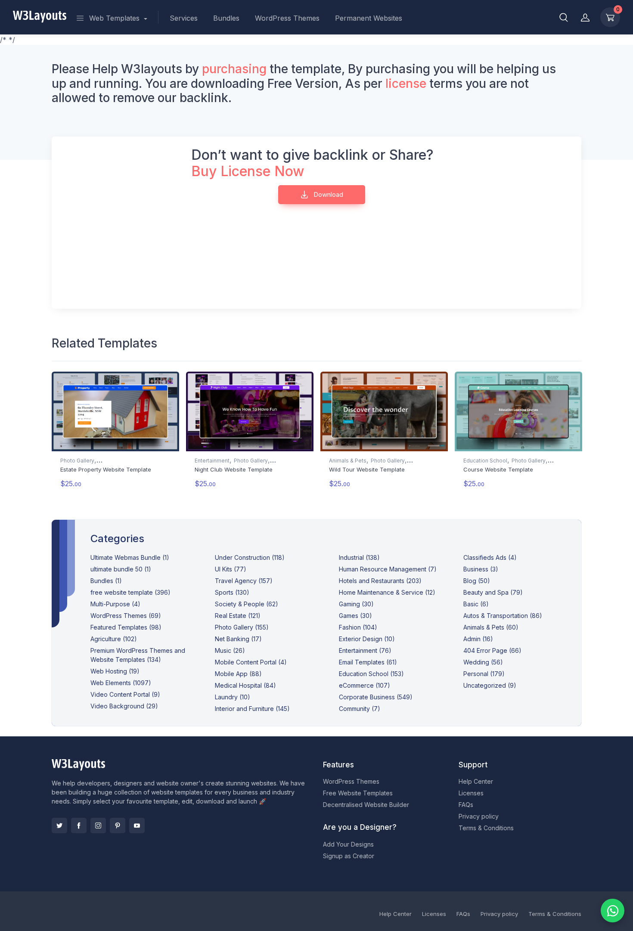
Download (327, 194)
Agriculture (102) (113, 638)
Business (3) (480, 569)
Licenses (471, 793)
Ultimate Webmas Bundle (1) (129, 557)
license (405, 83)
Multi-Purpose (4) (115, 604)
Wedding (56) (483, 662)
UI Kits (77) (230, 569)
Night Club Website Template (234, 469)
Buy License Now (247, 171)
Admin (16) (478, 638)
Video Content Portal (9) (125, 694)
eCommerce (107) (364, 685)
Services (184, 18)
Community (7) (359, 708)
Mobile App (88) (238, 673)
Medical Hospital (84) (245, 685)
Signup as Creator (348, 856)
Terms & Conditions (486, 828)
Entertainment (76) (365, 650)
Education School (485, 460)
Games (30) (355, 615)
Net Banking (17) (238, 638)
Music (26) (230, 650)
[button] (564, 17)
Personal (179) (484, 673)
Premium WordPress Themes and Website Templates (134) (137, 655)
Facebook (79, 825)
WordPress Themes (287, 18)
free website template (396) (130, 592)
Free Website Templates (358, 793)
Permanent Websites (368, 18)
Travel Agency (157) (244, 580)
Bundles (226, 18)
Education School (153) (371, 673)
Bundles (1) (106, 580)
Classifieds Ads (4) (490, 557)
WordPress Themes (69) (125, 615)
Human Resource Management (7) (388, 569)
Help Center (476, 781)
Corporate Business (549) (376, 697)
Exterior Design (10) (367, 638)
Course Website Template (498, 469)
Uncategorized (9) (489, 685)
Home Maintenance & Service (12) (387, 592)
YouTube (137, 825)
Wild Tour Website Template (367, 469)
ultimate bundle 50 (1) (120, 569)
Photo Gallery (77, 460)
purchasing (234, 69)
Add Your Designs (348, 844)
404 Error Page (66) (492, 650)
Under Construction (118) (250, 557)
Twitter (59, 825)
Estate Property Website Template (105, 469)
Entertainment (212, 460)
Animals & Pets (347, 460)
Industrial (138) (359, 557)
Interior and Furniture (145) (252, 708)
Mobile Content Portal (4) (251, 662)
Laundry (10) (232, 697)
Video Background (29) (124, 706)
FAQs (466, 804)
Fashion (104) (358, 627)
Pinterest (117, 825)
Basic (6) (476, 604)
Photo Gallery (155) (242, 627)
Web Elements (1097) (120, 682)
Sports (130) (232, 592)
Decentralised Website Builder (366, 804)
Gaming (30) (356, 604)
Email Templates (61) (368, 662)
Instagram (98, 825)
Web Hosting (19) (115, 671)
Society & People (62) (246, 604)
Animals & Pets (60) (490, 627)
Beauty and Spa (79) (493, 592)
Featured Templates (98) (125, 627)
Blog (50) (476, 580)
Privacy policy (479, 816)
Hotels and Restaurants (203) (380, 580)
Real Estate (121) (238, 615)
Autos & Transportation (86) (502, 615)
